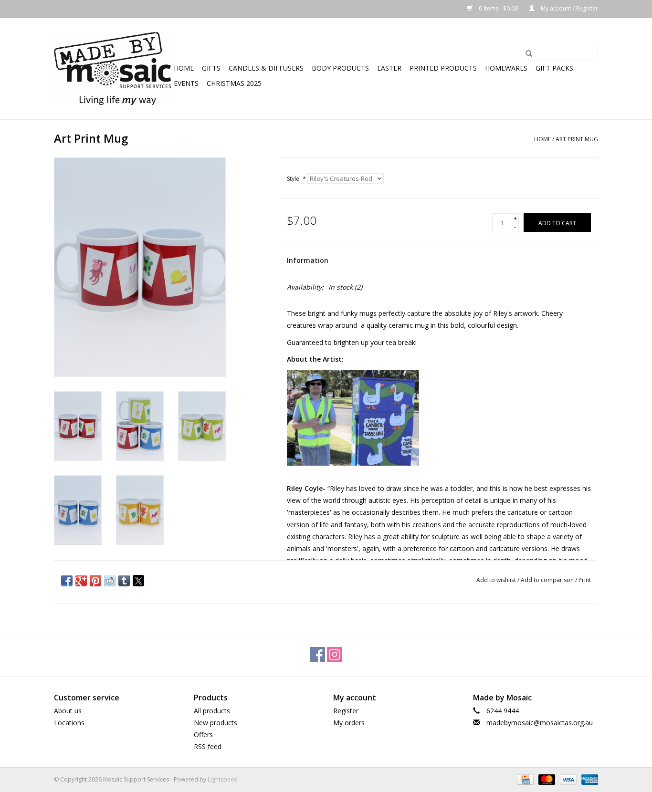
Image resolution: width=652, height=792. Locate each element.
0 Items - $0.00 (498, 8)
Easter (389, 68)
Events (186, 83)
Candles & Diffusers (266, 68)
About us (68, 710)
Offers (203, 734)
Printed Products (443, 68)
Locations (69, 722)
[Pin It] (95, 580)
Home (184, 68)
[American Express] (588, 779)
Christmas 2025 (234, 83)
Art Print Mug (577, 139)
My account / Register (568, 8)
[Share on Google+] (81, 580)
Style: (296, 179)
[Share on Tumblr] (124, 580)
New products (215, 722)
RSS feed (207, 746)
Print (584, 580)
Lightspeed (223, 779)
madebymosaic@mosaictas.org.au (539, 722)
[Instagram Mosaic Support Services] (334, 654)
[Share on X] (138, 580)
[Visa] (567, 779)
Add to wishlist (496, 580)
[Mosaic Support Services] (112, 68)
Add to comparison (548, 580)
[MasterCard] (546, 779)
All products (212, 710)
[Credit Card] (524, 779)
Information (307, 260)
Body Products (340, 68)
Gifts (211, 68)
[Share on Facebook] (67, 580)
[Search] (529, 53)
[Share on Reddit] (110, 580)
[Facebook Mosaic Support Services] (317, 654)
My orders (349, 722)
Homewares (506, 68)
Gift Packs (554, 68)
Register (345, 710)
